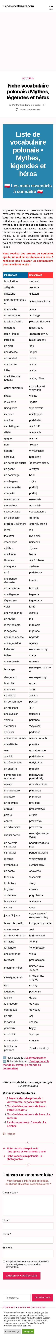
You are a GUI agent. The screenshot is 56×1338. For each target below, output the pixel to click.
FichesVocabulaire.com (18, 6)
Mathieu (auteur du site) (28, 105)
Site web (7, 1247)
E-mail (7, 1234)
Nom (6, 1220)
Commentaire (10, 1192)
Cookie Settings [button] (12, 1331)
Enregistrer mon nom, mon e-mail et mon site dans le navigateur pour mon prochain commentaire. (27, 1264)
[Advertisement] (28, 42)
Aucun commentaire (30, 109)
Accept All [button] (28, 1331)
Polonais (28, 78)
